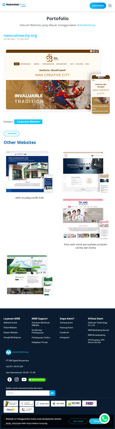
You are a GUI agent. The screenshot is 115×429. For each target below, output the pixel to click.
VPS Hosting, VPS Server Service (96, 341)
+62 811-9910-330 (14, 366)
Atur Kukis (78, 421)
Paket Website (10, 327)
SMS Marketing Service (98, 330)
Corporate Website (28, 122)
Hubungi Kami (66, 327)
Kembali (12, 133)
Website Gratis (10, 322)
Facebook (64, 332)
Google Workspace (12, 337)
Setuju (97, 421)
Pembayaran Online (41, 337)
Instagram (64, 337)
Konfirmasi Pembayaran (38, 331)
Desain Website (11, 332)
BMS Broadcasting (96, 335)
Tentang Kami (66, 322)
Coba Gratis (98, 5)
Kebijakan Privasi (40, 342)
